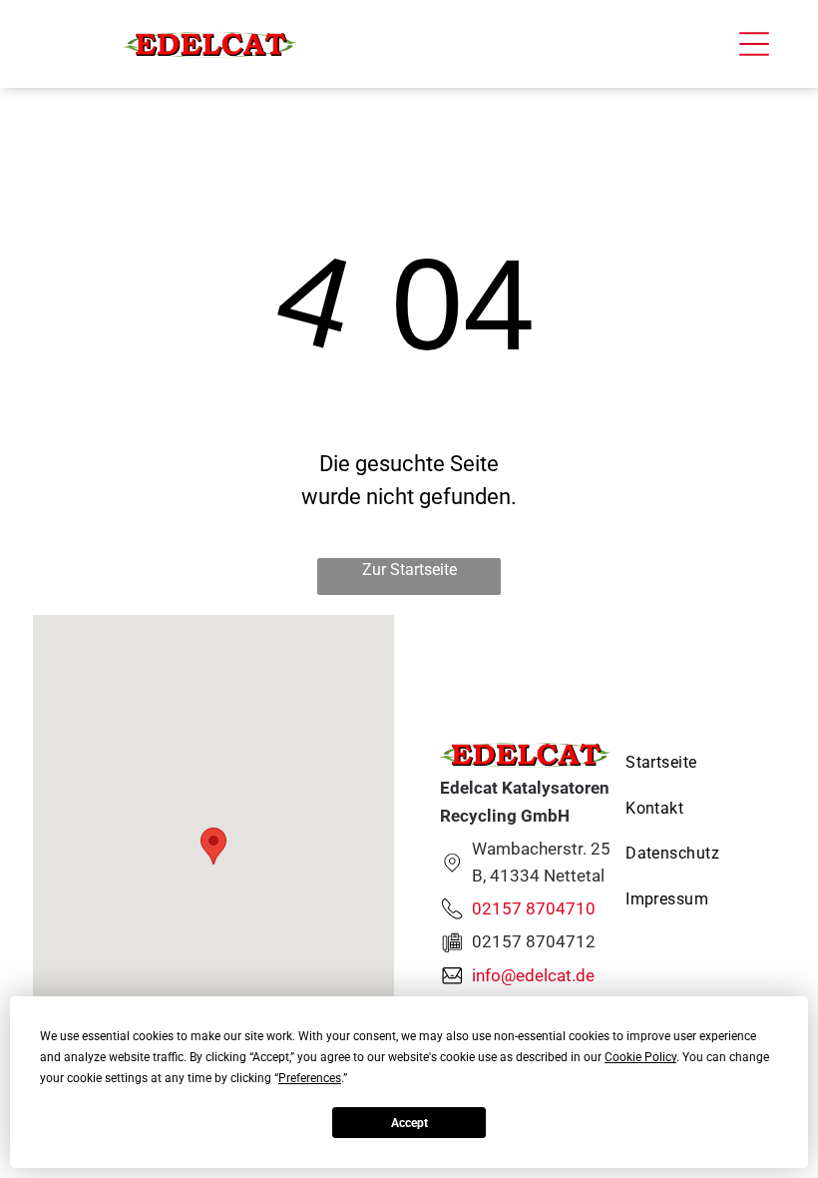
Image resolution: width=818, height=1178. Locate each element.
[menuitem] (672, 762)
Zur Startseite (409, 569)
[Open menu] (754, 44)
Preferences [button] (309, 1078)
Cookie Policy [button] (640, 1057)
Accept (409, 1123)
